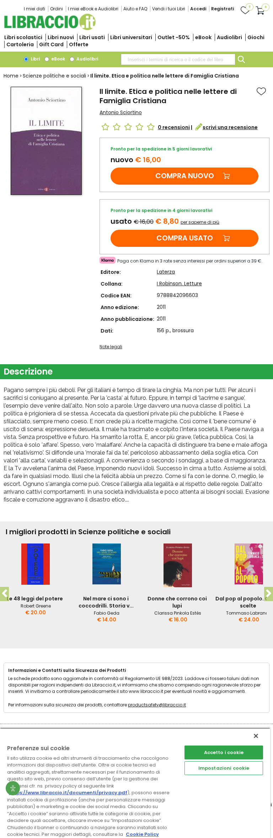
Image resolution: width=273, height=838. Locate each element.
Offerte (79, 44)
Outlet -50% (173, 37)
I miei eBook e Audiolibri (93, 9)
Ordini (56, 9)
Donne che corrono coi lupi (177, 602)
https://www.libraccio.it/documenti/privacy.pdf (68, 792)
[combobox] (178, 59)
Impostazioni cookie (223, 768)
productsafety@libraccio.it (157, 705)
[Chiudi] (256, 736)
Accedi (198, 9)
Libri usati (92, 37)
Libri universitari (131, 37)
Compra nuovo (184, 176)
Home (11, 75)
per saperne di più (200, 222)
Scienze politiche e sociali (54, 75)
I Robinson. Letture (179, 283)
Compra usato (184, 238)
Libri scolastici (23, 37)
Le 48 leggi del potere (35, 598)
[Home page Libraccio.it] (50, 29)
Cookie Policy (142, 834)
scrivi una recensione (230, 127)
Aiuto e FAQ (135, 9)
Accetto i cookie (224, 752)
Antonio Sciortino (121, 112)
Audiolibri (229, 37)
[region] (135, 783)
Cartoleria (20, 44)
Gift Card (51, 44)
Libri (35, 59)
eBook (203, 37)
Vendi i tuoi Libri (168, 9)
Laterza (166, 271)
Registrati (222, 9)
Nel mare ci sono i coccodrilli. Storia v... (106, 602)
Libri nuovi (61, 37)
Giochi (255, 37)
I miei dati (34, 9)
